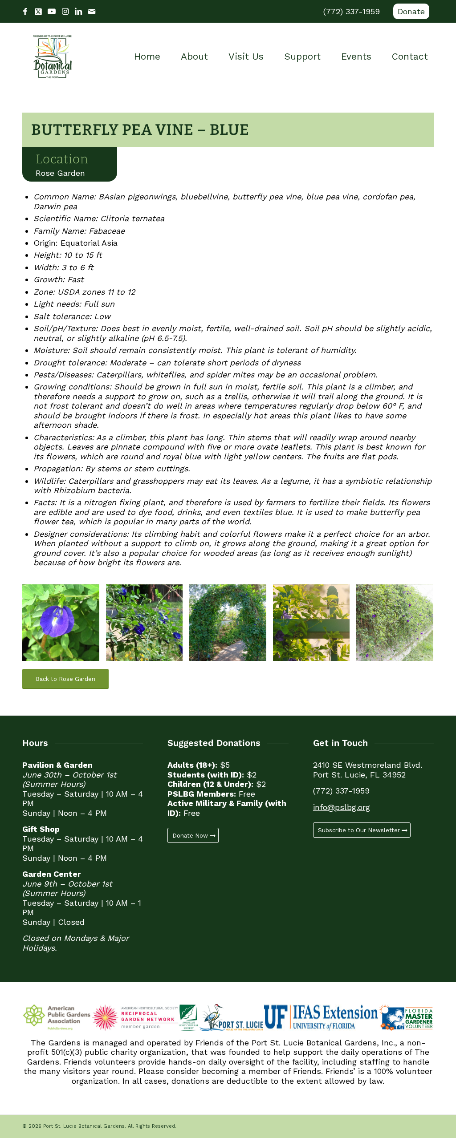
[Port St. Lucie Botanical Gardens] (52, 56)
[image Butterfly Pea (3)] (231, 626)
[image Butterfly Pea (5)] (315, 626)
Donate (411, 11)
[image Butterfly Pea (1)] (64, 626)
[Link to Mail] (91, 11)
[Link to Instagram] (65, 11)
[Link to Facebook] (25, 11)
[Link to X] (38, 11)
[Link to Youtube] (51, 11)
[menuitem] (409, 11)
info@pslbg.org (341, 807)
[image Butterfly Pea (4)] (398, 626)
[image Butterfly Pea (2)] (148, 626)
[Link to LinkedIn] (78, 11)
